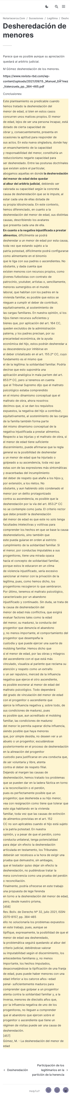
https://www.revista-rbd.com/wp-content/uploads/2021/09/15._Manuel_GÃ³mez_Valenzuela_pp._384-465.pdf (35, 81)
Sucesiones (36, 18)
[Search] (56, 7)
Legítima (52, 18)
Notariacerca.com (14, 18)
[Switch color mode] (46, 6)
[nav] (63, 6)
